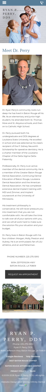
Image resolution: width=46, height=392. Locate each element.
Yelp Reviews (33, 356)
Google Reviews (14, 356)
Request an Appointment (23, 274)
